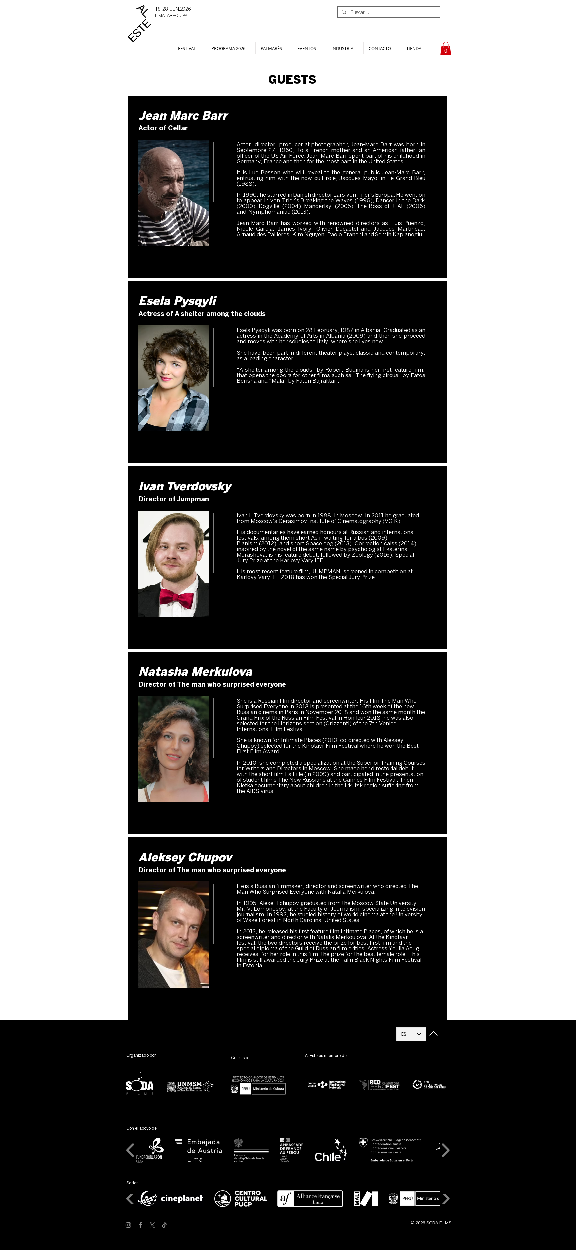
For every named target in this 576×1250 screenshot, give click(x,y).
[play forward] (445, 1150)
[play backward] (130, 1150)
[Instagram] (128, 1225)
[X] (152, 1225)
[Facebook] (140, 1225)
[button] (189, 48)
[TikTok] (164, 1225)
